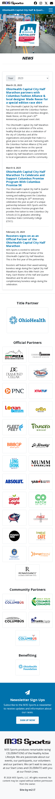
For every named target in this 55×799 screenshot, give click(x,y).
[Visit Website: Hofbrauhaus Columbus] (14, 554)
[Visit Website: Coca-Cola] (41, 518)
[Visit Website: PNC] (14, 391)
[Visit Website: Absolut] (14, 481)
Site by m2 (26, 790)
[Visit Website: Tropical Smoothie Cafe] (41, 536)
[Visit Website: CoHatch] (41, 500)
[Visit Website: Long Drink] (14, 463)
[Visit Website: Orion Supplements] (41, 409)
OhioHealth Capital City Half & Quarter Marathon (23, 10)
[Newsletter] (51, 3)
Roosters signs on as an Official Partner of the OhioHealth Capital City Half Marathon (25, 241)
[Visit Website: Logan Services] (14, 409)
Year (10, 78)
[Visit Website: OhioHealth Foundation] (27, 667)
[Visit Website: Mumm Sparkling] (41, 463)
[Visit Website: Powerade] (14, 536)
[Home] (27, 33)
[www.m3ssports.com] (27, 743)
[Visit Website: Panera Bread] (41, 427)
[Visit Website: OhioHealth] (27, 320)
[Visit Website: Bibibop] (14, 445)
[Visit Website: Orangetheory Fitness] (41, 554)
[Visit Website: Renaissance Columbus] (27, 572)
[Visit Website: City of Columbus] (14, 602)
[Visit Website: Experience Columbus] (14, 620)
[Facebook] (35, 3)
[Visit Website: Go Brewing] (41, 445)
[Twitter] (46, 3)
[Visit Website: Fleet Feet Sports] (14, 427)
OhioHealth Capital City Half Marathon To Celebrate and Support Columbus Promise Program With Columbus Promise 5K (25, 178)
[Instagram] (40, 3)
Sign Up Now (27, 720)
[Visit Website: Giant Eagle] (14, 500)
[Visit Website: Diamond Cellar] (14, 373)
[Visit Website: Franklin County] (41, 620)
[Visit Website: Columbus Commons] (41, 602)
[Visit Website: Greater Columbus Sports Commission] (27, 638)
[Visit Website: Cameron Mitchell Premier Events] (41, 354)
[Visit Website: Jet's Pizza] (14, 354)
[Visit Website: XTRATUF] (41, 391)
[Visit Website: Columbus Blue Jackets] (14, 518)
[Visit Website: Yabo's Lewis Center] (41, 481)
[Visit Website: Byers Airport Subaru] (41, 373)
